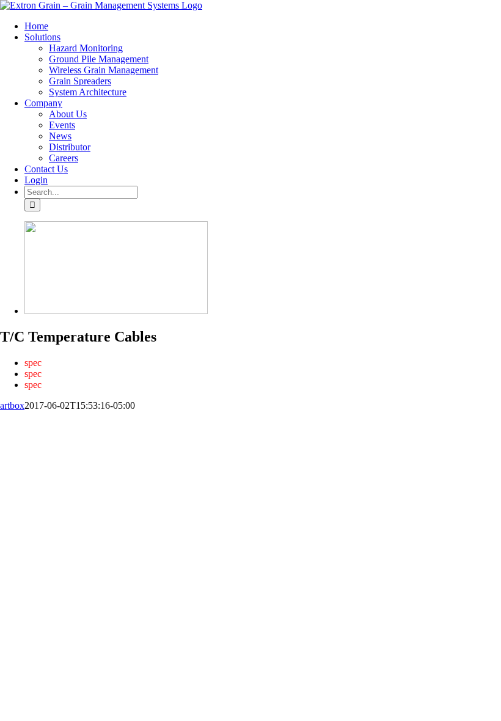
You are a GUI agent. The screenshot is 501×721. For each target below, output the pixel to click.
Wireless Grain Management (329, 426)
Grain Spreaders (418, 426)
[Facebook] (6, 458)
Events (208, 437)
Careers (326, 437)
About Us (168, 437)
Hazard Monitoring (135, 426)
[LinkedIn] (33, 458)
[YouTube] (20, 458)
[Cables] (116, 311)
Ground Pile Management (224, 426)
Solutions (73, 426)
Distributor (282, 437)
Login (411, 437)
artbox (12, 405)
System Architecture (59, 437)
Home (34, 426)
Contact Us (370, 437)
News (241, 437)
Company (122, 437)
